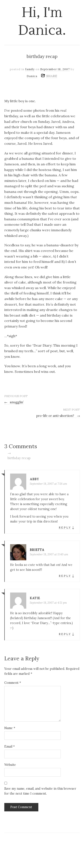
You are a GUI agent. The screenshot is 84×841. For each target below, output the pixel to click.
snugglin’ (14, 402)
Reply (65, 527)
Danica (32, 76)
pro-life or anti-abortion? (58, 416)
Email (9, 746)
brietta (37, 550)
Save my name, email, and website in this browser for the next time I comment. (40, 791)
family (30, 69)
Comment (12, 683)
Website (10, 765)
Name (9, 728)
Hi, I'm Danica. (42, 21)
